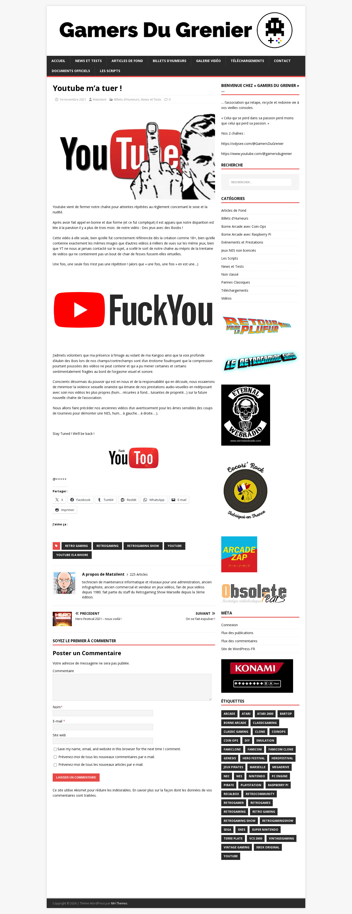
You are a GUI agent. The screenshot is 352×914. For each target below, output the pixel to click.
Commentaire (63, 671)
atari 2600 (265, 714)
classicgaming (265, 723)
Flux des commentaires (239, 641)
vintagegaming (281, 838)
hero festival (254, 758)
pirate (229, 785)
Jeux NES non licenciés (238, 250)
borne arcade (235, 723)
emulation (265, 740)
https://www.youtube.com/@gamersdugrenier (256, 153)
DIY (247, 740)
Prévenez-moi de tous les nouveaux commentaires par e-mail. (106, 757)
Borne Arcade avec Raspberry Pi (246, 234)
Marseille (258, 767)
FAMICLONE (232, 749)
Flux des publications (237, 632)
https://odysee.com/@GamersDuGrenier (252, 143)
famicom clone (280, 749)
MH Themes (119, 903)
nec (227, 776)
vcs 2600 (255, 838)
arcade (229, 714)
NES (239, 776)
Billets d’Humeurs (169, 60)
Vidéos (226, 298)
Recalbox (231, 794)
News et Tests (88, 60)
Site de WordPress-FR (238, 649)
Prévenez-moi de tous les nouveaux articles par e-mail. (100, 764)
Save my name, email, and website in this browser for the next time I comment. (119, 749)
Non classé (229, 274)
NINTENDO (257, 776)
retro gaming (76, 546)
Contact (282, 60)
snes (241, 830)
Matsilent (99, 99)
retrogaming (108, 546)
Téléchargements (247, 60)
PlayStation (251, 785)
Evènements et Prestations (242, 242)
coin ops (231, 740)
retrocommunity (260, 794)
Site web (59, 735)
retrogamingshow (277, 821)
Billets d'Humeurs (127, 99)
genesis (230, 758)
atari (246, 714)
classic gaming (236, 732)
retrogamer (234, 803)
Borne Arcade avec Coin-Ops (243, 226)
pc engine (280, 776)
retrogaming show (143, 546)
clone (260, 732)
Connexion (229, 625)
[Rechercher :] (260, 182)
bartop (286, 714)
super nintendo (265, 830)
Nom (57, 707)
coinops (278, 732)
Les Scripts (110, 70)
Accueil (58, 60)
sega (227, 830)
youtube (175, 546)
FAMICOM (255, 749)
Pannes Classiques (235, 282)
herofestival (282, 758)
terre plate (233, 838)
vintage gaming (237, 847)
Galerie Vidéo (208, 60)
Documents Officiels (71, 70)
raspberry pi (278, 785)
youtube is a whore (72, 555)
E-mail (58, 721)
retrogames (260, 803)
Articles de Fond (127, 60)
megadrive (280, 767)
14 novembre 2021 (72, 99)
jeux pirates (233, 767)
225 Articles (139, 574)
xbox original (267, 847)
